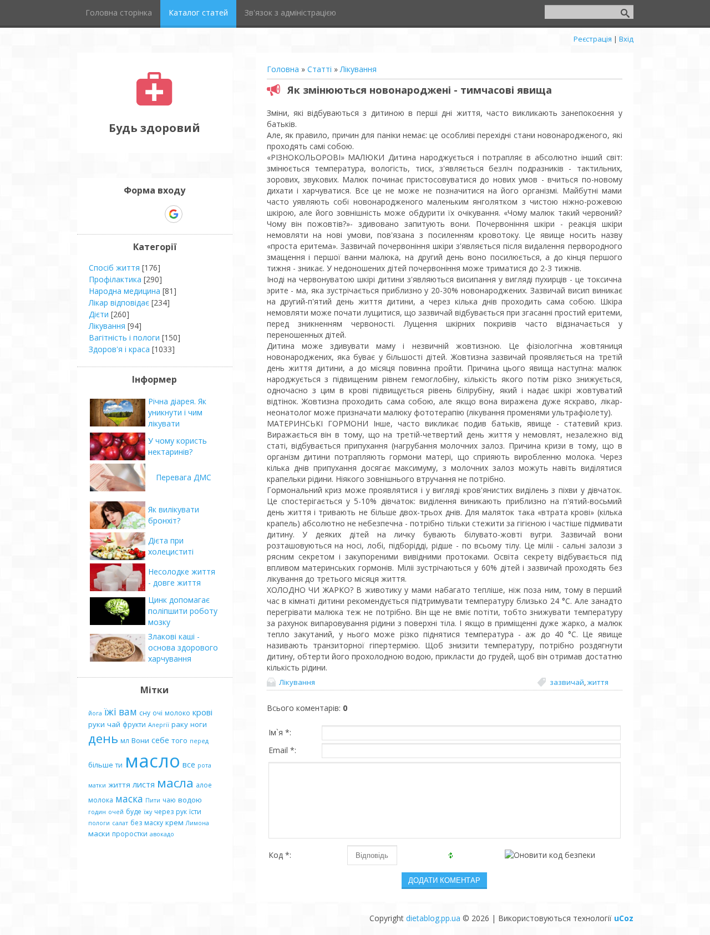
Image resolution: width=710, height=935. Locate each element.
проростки (130, 834)
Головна (283, 69)
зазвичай (567, 682)
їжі (110, 711)
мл (124, 740)
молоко (177, 713)
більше (100, 765)
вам (128, 711)
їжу (148, 812)
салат (120, 823)
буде (133, 811)
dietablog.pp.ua (433, 918)
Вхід (626, 39)
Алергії (158, 725)
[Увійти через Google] (173, 214)
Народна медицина (124, 291)
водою (190, 800)
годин (97, 812)
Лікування (358, 69)
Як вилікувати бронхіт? (173, 515)
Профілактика (115, 279)
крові (202, 712)
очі (158, 713)
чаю (169, 800)
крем (174, 822)
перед (199, 741)
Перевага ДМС (183, 477)
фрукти (134, 724)
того (179, 740)
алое (204, 785)
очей (116, 812)
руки (96, 724)
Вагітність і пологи (124, 337)
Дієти (99, 314)
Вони (140, 740)
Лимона (197, 823)
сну (144, 713)
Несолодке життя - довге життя (181, 577)
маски (99, 834)
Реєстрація (593, 39)
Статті (319, 69)
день (103, 738)
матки (97, 785)
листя (144, 784)
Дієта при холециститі (171, 546)
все (188, 764)
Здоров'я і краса (119, 349)
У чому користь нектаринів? (177, 446)
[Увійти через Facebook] (154, 214)
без (136, 822)
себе (160, 739)
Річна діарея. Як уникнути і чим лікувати (177, 412)
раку (179, 724)
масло (152, 760)
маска (129, 798)
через (164, 811)
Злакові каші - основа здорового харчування (183, 647)
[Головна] (154, 103)
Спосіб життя (114, 267)
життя (597, 682)
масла (175, 782)
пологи (99, 823)
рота (204, 765)
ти (119, 765)
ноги (198, 724)
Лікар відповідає (119, 302)
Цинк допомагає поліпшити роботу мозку (182, 610)
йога (95, 713)
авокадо (162, 834)
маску (153, 822)
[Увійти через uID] (135, 214)
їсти (195, 811)
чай (113, 724)
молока (100, 800)
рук (181, 811)
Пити (152, 800)
